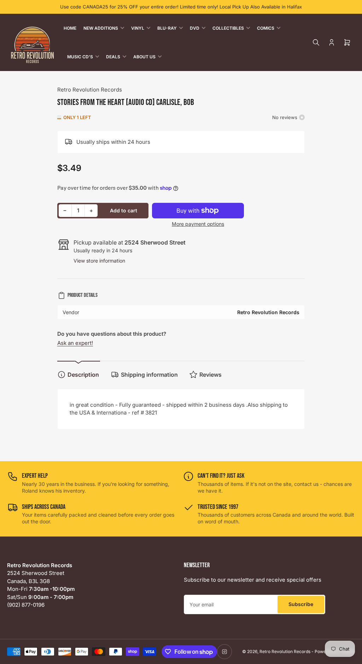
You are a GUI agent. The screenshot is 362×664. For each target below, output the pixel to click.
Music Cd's (80, 56)
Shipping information (149, 374)
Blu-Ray (167, 28)
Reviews (210, 374)
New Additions (100, 28)
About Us (144, 56)
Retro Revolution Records (89, 89)
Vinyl (137, 28)
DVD (194, 28)
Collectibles (228, 28)
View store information (99, 261)
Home (70, 28)
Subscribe (300, 604)
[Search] (316, 42)
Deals (113, 56)
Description (83, 374)
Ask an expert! (75, 343)
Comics (265, 28)
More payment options (198, 224)
